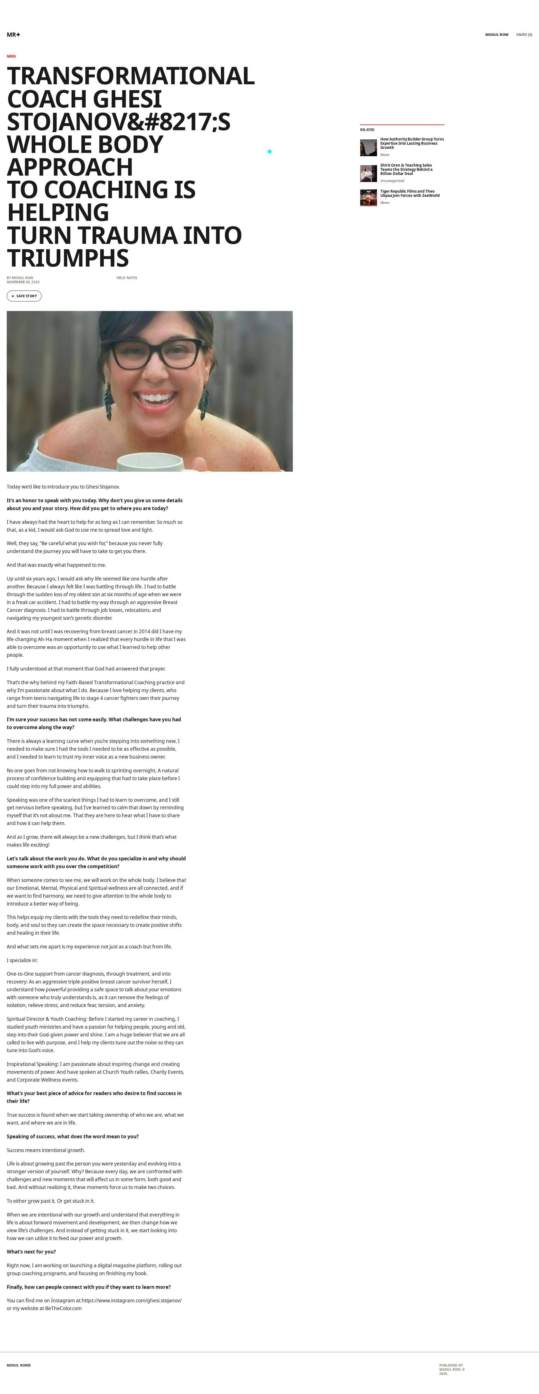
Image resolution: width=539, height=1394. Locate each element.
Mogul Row (496, 34)
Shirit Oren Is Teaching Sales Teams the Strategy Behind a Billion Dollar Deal (406, 169)
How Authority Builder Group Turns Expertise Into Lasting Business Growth (412, 143)
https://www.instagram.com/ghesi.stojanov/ (132, 1300)
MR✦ (14, 34)
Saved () (524, 34)
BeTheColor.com (63, 1308)
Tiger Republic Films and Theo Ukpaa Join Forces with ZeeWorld (410, 193)
